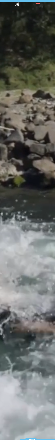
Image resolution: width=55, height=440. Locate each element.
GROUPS (27, 3)
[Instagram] (39, 0)
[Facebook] (38, 0)
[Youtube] (40, 0)
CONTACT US (33, 3)
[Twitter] (37, 0)
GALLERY (30, 3)
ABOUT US (24, 3)
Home (21, 3)
